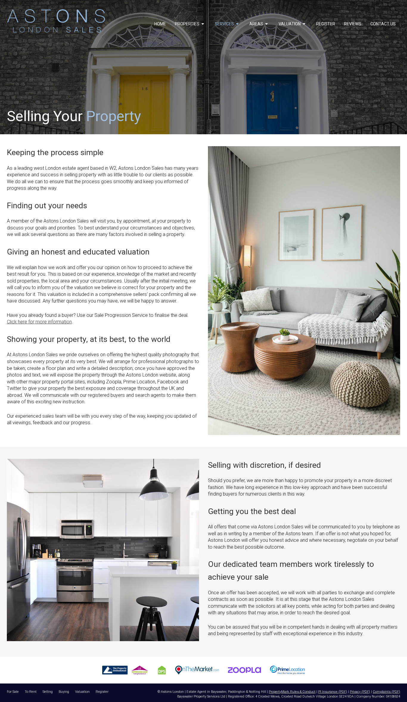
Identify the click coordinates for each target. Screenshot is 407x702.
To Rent (31, 692)
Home (160, 23)
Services (225, 23)
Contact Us (383, 23)
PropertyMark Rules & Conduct (292, 692)
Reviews (352, 23)
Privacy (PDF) (360, 692)
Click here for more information (39, 322)
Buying (64, 692)
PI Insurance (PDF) (332, 692)
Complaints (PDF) (386, 692)
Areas (256, 23)
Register (325, 23)
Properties (187, 23)
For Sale (13, 692)
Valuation (290, 23)
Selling (48, 692)
